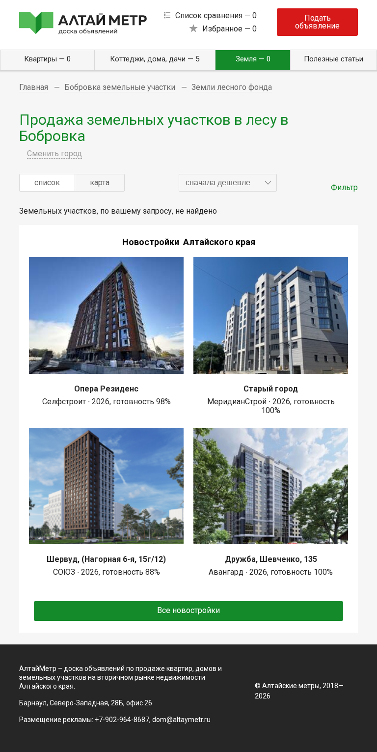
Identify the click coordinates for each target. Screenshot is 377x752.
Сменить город (54, 153)
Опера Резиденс (106, 388)
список (47, 182)
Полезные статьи (333, 59)
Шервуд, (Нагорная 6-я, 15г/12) (106, 559)
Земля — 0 (253, 59)
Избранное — (229, 28)
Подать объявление (317, 21)
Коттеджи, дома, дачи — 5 (154, 59)
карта (99, 182)
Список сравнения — (216, 15)
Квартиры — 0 (47, 59)
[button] (228, 183)
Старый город (270, 388)
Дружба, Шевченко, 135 (271, 559)
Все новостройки (188, 610)
